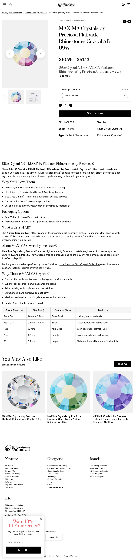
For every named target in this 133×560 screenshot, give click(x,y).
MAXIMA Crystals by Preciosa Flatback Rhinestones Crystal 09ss (21, 418)
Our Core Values (12, 468)
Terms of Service (70, 556)
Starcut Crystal (96, 474)
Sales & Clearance (55, 487)
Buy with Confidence (14, 484)
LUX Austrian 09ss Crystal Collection (79, 264)
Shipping (9, 479)
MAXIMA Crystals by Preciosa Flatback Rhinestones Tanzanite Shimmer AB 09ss (111, 419)
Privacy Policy (55, 556)
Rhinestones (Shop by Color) (59, 468)
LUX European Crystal (99, 471)
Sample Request (12, 476)
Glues (49, 484)
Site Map (9, 487)
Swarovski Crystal (97, 468)
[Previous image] (10, 53)
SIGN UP (23, 550)
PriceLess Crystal (97, 476)
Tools (49, 482)
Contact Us (10, 471)
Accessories (52, 474)
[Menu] (4, 4)
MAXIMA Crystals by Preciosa (71, 21)
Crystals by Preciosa (98, 465)
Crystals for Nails (54, 479)
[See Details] (23, 411)
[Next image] (40, 53)
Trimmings (51, 476)
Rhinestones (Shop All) (57, 465)
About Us (9, 465)
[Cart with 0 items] (128, 4)
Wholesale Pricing (13, 474)
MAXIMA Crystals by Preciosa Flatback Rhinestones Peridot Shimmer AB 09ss (64, 419)
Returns (8, 482)
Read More (65, 75)
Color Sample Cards (55, 471)
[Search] (10, 4)
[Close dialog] (41, 519)
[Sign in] (123, 4)
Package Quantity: (95, 89)
